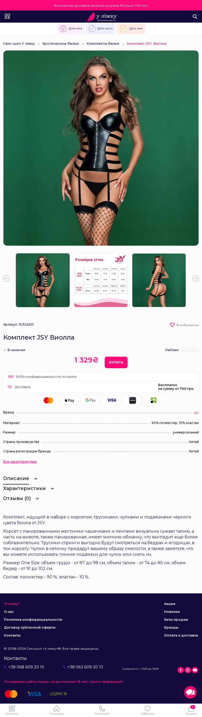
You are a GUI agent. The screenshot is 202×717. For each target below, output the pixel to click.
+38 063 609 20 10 (85, 666)
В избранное (187, 325)
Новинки (172, 612)
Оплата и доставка (181, 635)
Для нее (75, 28)
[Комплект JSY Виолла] (43, 280)
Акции (169, 604)
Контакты (12, 635)
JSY (196, 413)
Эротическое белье (60, 43)
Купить (116, 362)
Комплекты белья (103, 43)
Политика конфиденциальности (33, 620)
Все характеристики (20, 461)
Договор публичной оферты (29, 627)
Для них (136, 28)
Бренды (171, 627)
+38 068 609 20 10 (26, 666)
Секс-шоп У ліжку (19, 43)
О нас (9, 612)
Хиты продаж (176, 620)
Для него (105, 28)
